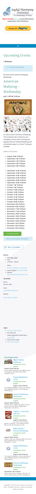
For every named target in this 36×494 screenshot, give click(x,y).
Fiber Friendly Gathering (18, 361)
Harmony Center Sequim (18, 11)
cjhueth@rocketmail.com (10, 290)
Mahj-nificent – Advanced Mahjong (20, 430)
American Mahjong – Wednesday (17, 268)
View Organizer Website (10, 297)
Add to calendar (14, 247)
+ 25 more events (12, 234)
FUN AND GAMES (22, 270)
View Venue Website (13, 342)
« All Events (7, 62)
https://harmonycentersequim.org (17, 274)
